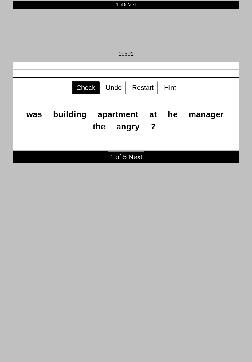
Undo (114, 87)
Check (85, 87)
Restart (143, 87)
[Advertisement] (126, 29)
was (34, 114)
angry (128, 126)
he (173, 114)
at (153, 114)
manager (206, 114)
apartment (118, 114)
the (99, 126)
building (70, 114)
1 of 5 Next (126, 4)
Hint (170, 87)
